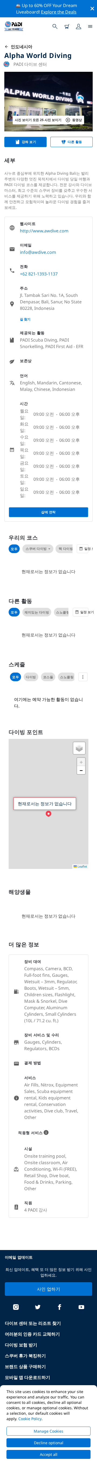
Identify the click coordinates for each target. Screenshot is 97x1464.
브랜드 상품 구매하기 (25, 1366)
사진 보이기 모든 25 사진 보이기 (38, 120)
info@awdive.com (38, 252)
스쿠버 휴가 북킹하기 (25, 1356)
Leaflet (82, 866)
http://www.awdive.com (44, 231)
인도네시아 (20, 47)
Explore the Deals (59, 12)
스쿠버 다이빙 (36, 548)
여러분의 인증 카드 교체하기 (32, 1334)
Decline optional (48, 1442)
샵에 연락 (48, 512)
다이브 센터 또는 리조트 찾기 (33, 1323)
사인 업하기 (48, 1289)
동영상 (77, 120)
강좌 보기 (29, 141)
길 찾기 (25, 319)
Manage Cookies (48, 1431)
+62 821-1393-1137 (39, 274)
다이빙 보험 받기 (21, 1345)
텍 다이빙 (66, 548)
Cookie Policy (29, 1418)
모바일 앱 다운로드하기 (27, 1377)
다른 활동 (75, 141)
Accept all (48, 1454)
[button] (48, 814)
